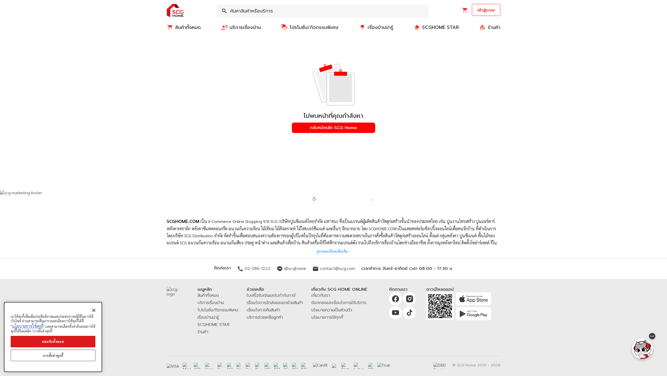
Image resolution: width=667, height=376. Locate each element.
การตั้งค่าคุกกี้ (53, 355)
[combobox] (323, 10)
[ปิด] (93, 310)
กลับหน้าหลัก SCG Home (333, 128)
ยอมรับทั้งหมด (53, 341)
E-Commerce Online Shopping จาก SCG (242, 221)
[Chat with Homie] (642, 348)
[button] (175, 11)
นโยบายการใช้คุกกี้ (27, 326)
